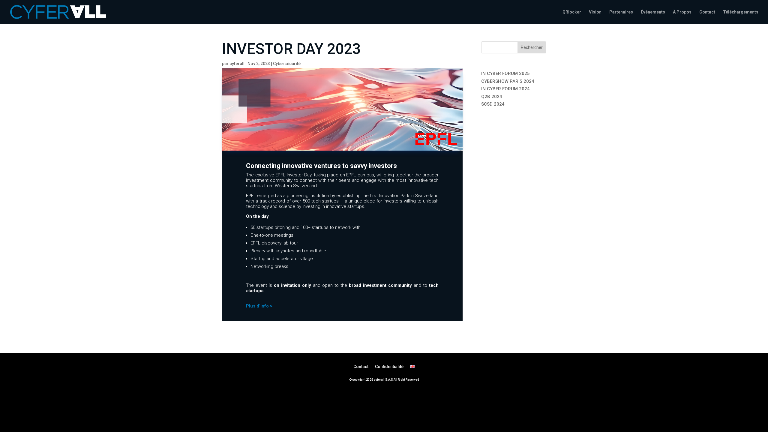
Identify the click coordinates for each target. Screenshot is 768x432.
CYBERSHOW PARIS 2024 (507, 81)
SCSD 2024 (493, 104)
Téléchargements (740, 12)
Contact (707, 12)
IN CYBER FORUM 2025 (505, 73)
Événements (653, 12)
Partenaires (621, 12)
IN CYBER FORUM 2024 (505, 89)
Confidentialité (389, 366)
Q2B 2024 (491, 96)
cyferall (237, 63)
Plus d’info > (259, 306)
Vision (595, 12)
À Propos (682, 12)
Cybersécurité (287, 63)
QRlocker (571, 12)
